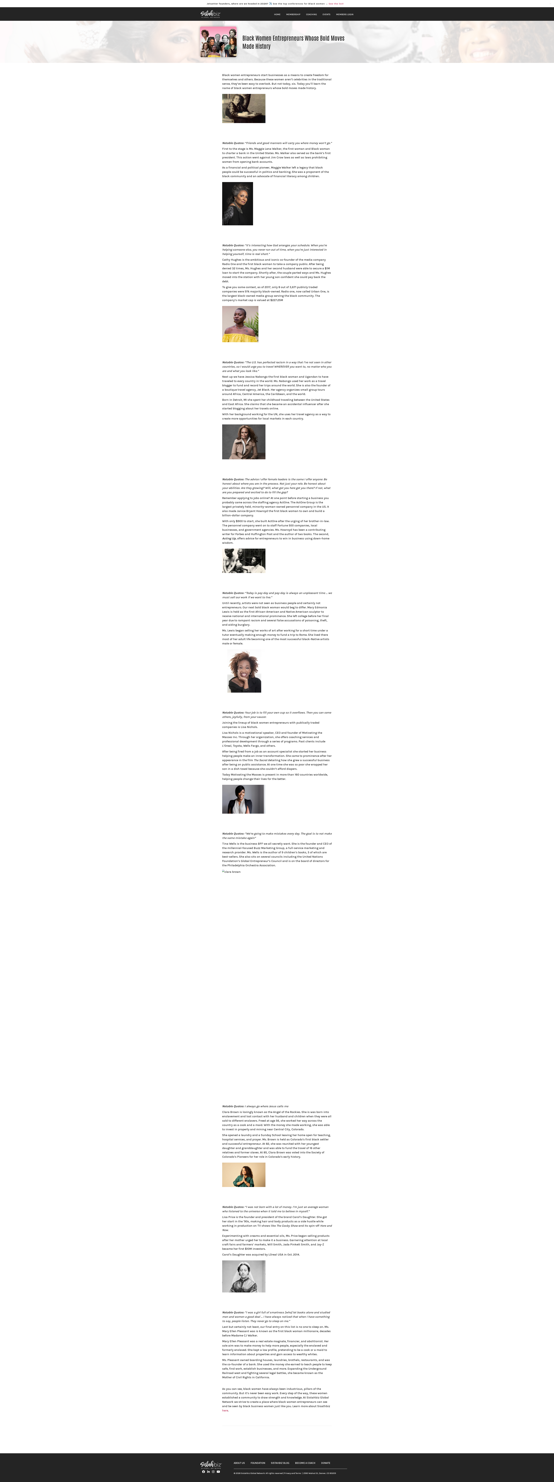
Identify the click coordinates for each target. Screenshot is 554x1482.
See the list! (336, 3)
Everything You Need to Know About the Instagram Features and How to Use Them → (305, 1435)
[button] (551, 3)
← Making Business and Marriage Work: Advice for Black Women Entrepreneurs (249, 1433)
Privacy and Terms (292, 1473)
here (225, 1410)
